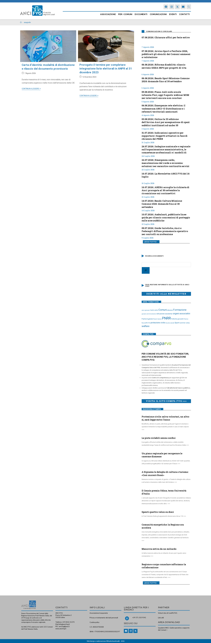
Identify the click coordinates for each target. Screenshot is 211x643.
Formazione (179, 309)
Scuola (167, 323)
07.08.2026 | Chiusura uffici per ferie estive (166, 37)
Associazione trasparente (99, 613)
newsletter (169, 314)
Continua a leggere (31, 89)
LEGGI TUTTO (150, 242)
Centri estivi (154, 310)
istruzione (160, 314)
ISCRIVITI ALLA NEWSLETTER (166, 293)
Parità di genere (147, 319)
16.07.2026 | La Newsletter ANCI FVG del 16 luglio (166, 175)
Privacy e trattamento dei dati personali (104, 618)
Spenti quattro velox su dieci (158, 511)
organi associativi (181, 313)
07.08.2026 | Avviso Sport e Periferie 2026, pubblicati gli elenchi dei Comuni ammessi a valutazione (166, 54)
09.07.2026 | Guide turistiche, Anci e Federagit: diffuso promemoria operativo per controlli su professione (165, 231)
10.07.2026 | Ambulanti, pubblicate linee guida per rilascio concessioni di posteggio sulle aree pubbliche (166, 217)
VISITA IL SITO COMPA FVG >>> (166, 401)
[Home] (21, 22)
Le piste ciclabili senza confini (159, 437)
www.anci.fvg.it (60, 629)
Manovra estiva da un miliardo (159, 548)
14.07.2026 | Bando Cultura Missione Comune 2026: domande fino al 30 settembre (162, 203)
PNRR (166, 318)
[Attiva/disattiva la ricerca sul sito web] (188, 6)
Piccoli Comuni (157, 319)
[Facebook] (166, 6)
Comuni (162, 309)
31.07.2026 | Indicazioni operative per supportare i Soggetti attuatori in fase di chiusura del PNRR (164, 135)
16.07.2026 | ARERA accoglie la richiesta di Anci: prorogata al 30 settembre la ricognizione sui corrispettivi (165, 190)
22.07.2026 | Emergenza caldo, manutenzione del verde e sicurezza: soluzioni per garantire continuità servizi (165, 162)
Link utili (161, 618)
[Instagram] (171, 6)
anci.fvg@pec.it (64, 626)
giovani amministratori (149, 314)
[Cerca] (146, 270)
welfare (145, 326)
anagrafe (27, 22)
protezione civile (158, 323)
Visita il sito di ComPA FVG (167, 613)
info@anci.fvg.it (64, 624)
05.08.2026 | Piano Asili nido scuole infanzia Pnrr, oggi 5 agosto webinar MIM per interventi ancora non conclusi (165, 94)
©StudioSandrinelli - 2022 (115, 641)
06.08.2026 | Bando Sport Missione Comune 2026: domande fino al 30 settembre (166, 80)
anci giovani (146, 310)
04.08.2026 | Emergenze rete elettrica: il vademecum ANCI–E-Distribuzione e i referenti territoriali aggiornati (163, 108)
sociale (172, 323)
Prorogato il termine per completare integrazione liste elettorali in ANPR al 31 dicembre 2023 (105, 68)
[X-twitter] (177, 6)
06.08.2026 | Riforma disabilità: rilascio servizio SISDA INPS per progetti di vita (164, 66)
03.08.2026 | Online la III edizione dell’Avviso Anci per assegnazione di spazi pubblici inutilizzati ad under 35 (166, 122)
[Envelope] (183, 6)
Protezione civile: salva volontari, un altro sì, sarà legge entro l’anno (165, 418)
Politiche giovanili (177, 319)
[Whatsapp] (127, 618)
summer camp (185, 323)
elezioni (170, 310)
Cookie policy (94, 622)
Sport (177, 323)
